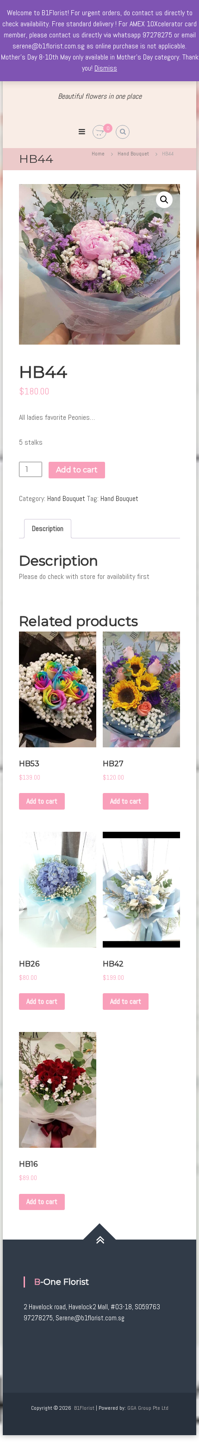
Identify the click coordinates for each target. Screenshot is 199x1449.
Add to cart (77, 469)
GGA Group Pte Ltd (147, 1408)
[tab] (47, 528)
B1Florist (84, 1408)
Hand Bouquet (133, 153)
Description (47, 528)
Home (98, 153)
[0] (99, 132)
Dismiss (105, 68)
